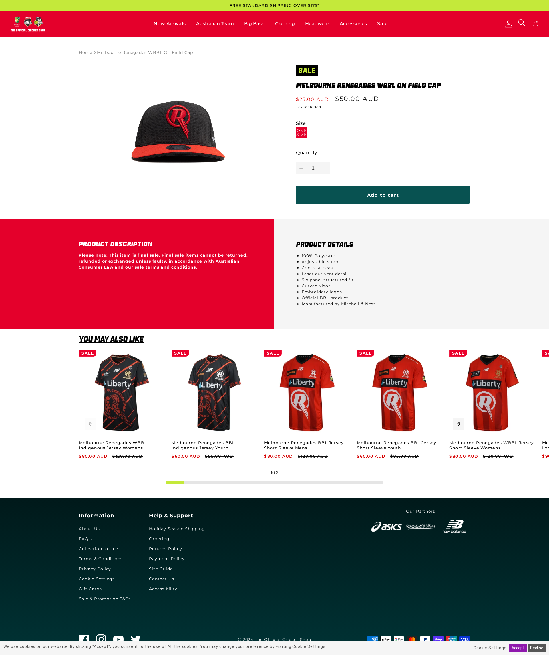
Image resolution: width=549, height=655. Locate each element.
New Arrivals (170, 23)
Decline (536, 648)
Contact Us (161, 578)
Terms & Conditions (101, 558)
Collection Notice (98, 548)
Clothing (285, 23)
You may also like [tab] (111, 339)
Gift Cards (90, 588)
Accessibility (163, 588)
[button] (522, 23)
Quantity (306, 152)
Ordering (159, 538)
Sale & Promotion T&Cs (105, 598)
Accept (518, 648)
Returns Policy (165, 548)
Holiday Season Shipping (177, 528)
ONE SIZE (301, 132)
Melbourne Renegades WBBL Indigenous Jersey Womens (113, 445)
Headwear (317, 23)
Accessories (353, 23)
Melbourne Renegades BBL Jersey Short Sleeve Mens (304, 445)
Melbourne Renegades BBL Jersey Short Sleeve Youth (396, 445)
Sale (382, 23)
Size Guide (161, 568)
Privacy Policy (95, 568)
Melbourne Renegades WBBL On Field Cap (145, 52)
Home (85, 52)
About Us (89, 528)
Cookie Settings (97, 578)
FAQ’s (85, 538)
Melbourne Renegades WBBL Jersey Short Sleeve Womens (491, 445)
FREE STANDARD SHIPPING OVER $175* (274, 5)
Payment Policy (166, 558)
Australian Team (215, 23)
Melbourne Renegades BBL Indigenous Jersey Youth (203, 445)
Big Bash (254, 23)
